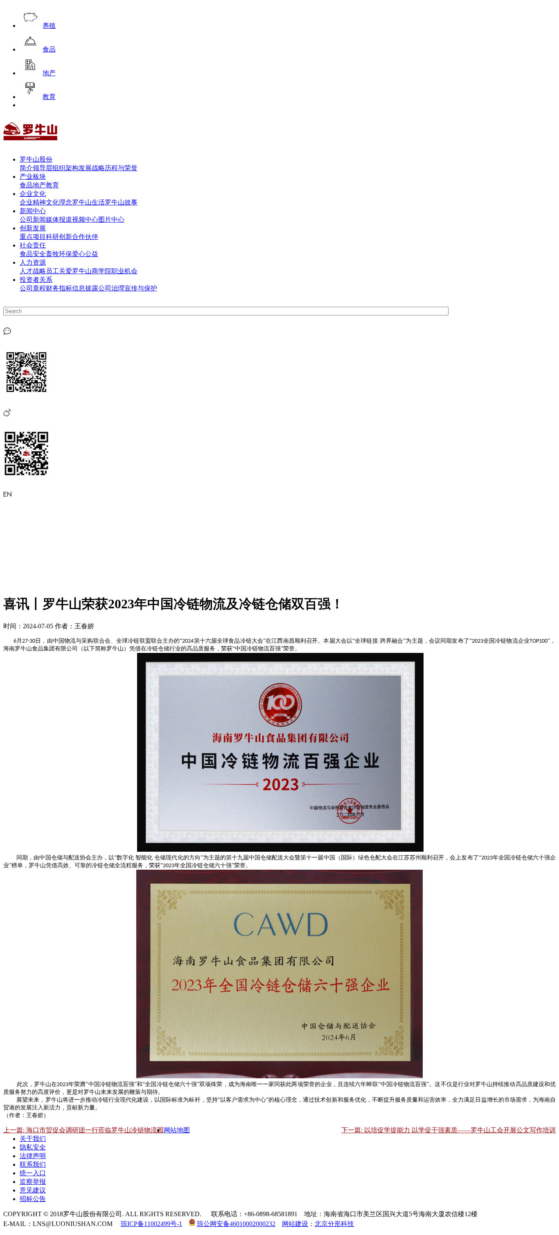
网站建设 (295, 1223)
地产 (49, 73)
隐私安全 (33, 1147)
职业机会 (124, 271)
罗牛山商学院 (91, 271)
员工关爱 (59, 271)
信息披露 (85, 288)
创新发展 (33, 228)
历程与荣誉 (121, 167)
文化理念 (59, 202)
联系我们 (33, 1164)
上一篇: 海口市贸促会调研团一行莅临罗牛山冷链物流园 (83, 1130)
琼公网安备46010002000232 (236, 1223)
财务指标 (59, 288)
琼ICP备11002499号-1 (151, 1223)
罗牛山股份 (36, 159)
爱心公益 (85, 253)
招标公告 (33, 1198)
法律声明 (33, 1155)
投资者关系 (36, 279)
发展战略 (92, 167)
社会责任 (33, 245)
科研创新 (59, 236)
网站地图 (177, 1130)
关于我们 (33, 1138)
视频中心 (85, 219)
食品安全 (33, 253)
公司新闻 (33, 219)
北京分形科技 (334, 1223)
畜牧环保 (59, 253)
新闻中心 (33, 210)
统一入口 (33, 1173)
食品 (49, 49)
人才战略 (33, 271)
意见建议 (33, 1190)
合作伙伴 (85, 236)
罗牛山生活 (88, 202)
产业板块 (33, 176)
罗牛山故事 (121, 202)
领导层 (42, 167)
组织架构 (65, 167)
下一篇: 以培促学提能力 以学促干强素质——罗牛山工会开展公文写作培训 (448, 1130)
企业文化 (33, 193)
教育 (49, 96)
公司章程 (33, 288)
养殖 (49, 25)
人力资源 (33, 262)
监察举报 (33, 1181)
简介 (26, 167)
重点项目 (33, 236)
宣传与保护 (140, 288)
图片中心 (111, 219)
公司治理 (111, 288)
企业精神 (33, 202)
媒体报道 (59, 219)
